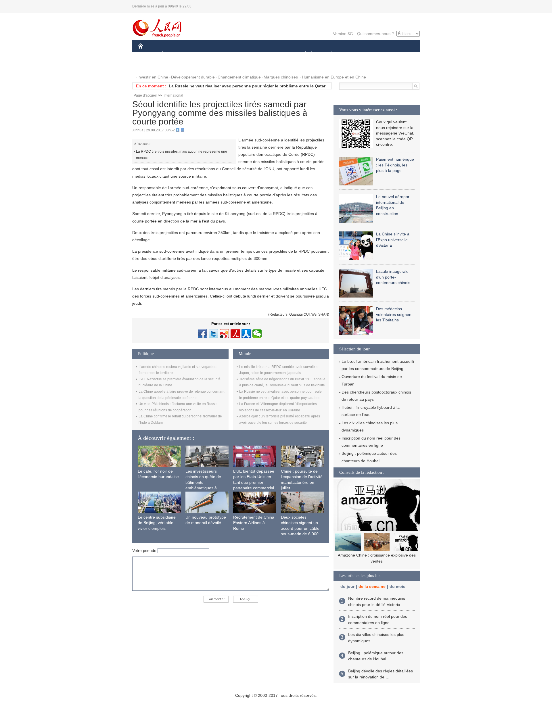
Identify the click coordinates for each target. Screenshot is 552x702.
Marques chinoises (281, 77)
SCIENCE (250, 54)
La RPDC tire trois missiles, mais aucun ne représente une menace (181, 154)
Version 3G (343, 33)
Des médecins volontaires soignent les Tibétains (394, 314)
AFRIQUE (224, 54)
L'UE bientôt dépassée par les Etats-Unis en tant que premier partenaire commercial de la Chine (253, 482)
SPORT (352, 54)
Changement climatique (239, 77)
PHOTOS (150, 65)
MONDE (200, 54)
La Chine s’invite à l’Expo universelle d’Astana (392, 240)
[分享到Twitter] (213, 333)
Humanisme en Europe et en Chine (334, 77)
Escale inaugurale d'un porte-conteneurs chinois (393, 277)
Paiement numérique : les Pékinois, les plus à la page (395, 165)
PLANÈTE (328, 54)
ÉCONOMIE (173, 54)
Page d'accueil (145, 95)
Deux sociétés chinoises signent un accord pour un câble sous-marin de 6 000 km (300, 528)
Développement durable (193, 77)
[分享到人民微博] (235, 333)
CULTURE (277, 54)
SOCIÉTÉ (303, 54)
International (173, 95)
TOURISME (377, 54)
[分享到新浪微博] (224, 333)
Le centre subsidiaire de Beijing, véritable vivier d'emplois (157, 523)
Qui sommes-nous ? (375, 33)
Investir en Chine (152, 77)
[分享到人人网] (246, 333)
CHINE (148, 54)
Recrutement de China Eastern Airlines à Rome (253, 523)
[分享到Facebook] (202, 333)
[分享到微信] (257, 333)
